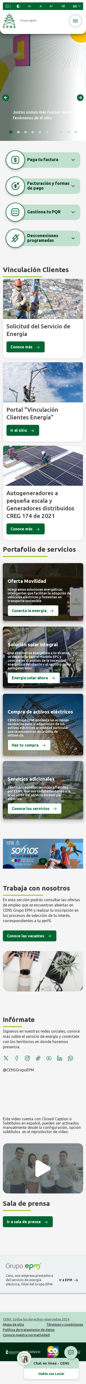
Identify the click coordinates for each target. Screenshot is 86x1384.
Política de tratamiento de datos (28, 1330)
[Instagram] (27, 1058)
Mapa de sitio (13, 1325)
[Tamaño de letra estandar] (41, 6)
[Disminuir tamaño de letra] (30, 6)
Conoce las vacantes (25, 936)
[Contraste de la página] (18, 6)
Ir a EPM (65, 1280)
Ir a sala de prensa (24, 1222)
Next (80, 97)
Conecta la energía (29, 610)
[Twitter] (6, 1058)
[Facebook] (17, 1058)
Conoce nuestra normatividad (26, 1335)
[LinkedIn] (60, 1058)
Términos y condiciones (64, 1325)
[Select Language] (77, 6)
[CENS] (19, 21)
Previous (5, 97)
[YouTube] (49, 1058)
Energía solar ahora (30, 678)
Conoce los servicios (30, 808)
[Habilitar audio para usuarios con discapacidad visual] (63, 6)
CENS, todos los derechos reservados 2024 (36, 1319)
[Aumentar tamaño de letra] (51, 6)
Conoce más (21, 347)
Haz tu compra (25, 745)
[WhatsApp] (70, 1058)
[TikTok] (38, 1058)
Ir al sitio (19, 430)
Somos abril (43, 854)
